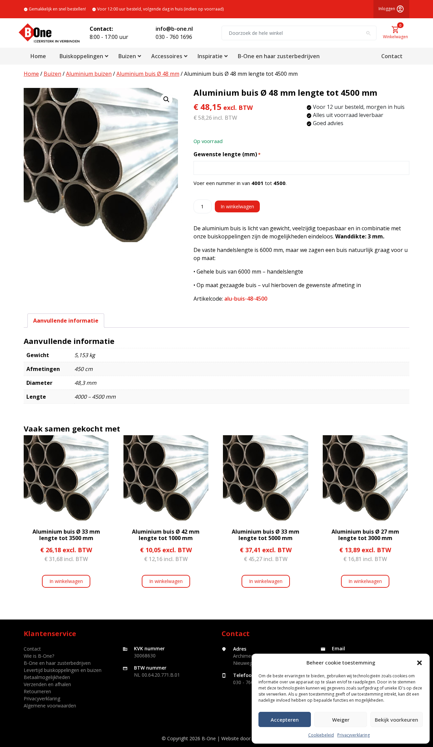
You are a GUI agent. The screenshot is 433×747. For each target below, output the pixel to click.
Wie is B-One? (39, 656)
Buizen (52, 73)
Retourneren (37, 691)
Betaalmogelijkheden (47, 677)
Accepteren (285, 719)
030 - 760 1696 (174, 37)
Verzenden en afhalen (47, 684)
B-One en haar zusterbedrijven (57, 663)
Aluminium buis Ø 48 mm (147, 73)
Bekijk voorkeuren (396, 719)
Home (31, 73)
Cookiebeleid (321, 735)
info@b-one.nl (174, 28)
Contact (32, 649)
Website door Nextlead (246, 738)
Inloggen (391, 9)
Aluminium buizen (89, 73)
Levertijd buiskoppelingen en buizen (62, 670)
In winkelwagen (237, 206)
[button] (419, 662)
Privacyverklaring (353, 735)
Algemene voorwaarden (50, 705)
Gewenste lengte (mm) (226, 154)
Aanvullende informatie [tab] (65, 320)
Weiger (340, 719)
